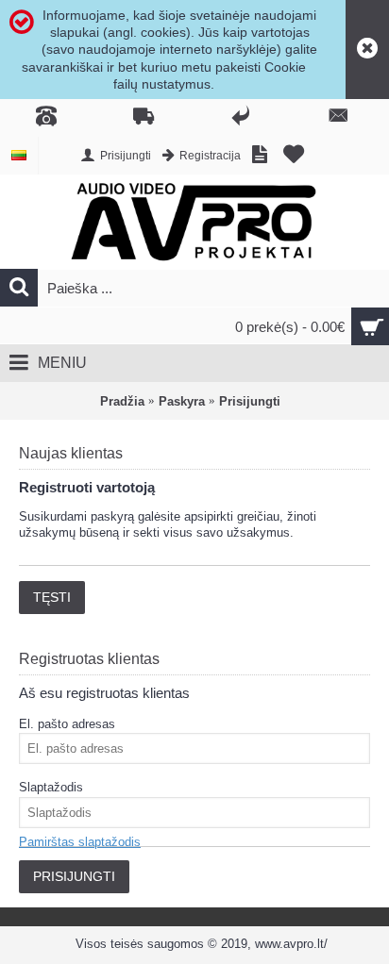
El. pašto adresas (67, 724)
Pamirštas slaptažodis (80, 842)
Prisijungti (249, 401)
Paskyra (182, 401)
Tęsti (52, 597)
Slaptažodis (51, 787)
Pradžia (122, 401)
